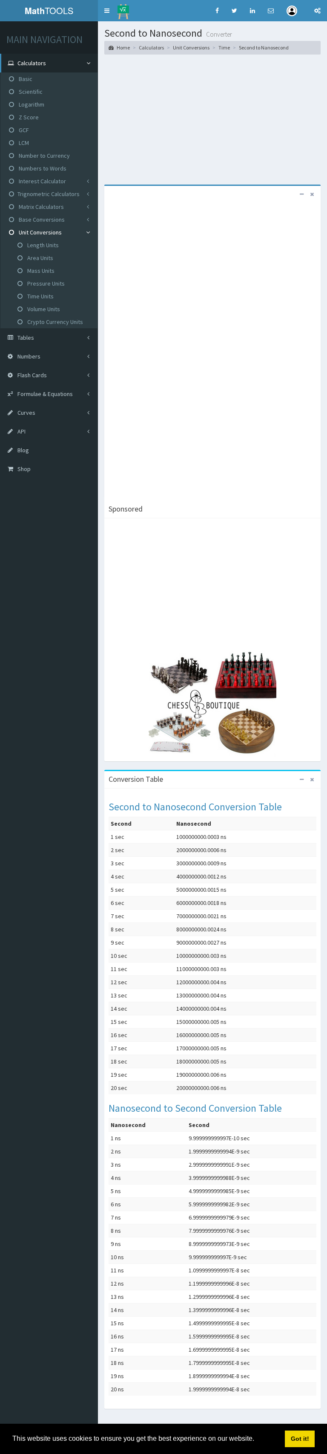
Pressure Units (45, 283)
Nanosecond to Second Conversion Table (195, 1108)
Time (224, 47)
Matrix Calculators (40, 207)
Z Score (28, 117)
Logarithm (30, 104)
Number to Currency (43, 155)
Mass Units (40, 271)
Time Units (40, 296)
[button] (107, 10)
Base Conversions (41, 219)
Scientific (30, 91)
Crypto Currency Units (54, 322)
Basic (24, 79)
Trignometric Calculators (48, 194)
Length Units (42, 245)
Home (123, 47)
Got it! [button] (300, 1438)
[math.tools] (123, 9)
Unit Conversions (39, 232)
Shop (23, 469)
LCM (23, 143)
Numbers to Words (41, 168)
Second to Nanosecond (264, 47)
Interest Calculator (41, 181)
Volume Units (43, 309)
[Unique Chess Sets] (212, 703)
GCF (23, 130)
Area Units (39, 258)
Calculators (151, 47)
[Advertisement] (212, 118)
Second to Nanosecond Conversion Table (195, 806)
